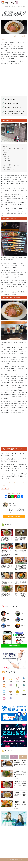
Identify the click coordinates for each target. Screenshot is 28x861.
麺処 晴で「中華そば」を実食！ (13, 107)
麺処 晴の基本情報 (10, 99)
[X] (9, 496)
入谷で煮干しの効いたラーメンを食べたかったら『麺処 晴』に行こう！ (15, 112)
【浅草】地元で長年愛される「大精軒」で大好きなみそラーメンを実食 (20, 794)
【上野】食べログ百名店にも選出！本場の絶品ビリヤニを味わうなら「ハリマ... (20, 803)
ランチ (4, 36)
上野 (9, 36)
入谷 (14, 36)
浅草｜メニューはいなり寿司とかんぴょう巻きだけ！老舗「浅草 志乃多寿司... (20, 763)
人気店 (4, 39)
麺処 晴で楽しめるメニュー (12, 103)
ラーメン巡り (20, 36)
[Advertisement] (14, 79)
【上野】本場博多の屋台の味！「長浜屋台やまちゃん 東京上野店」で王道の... (20, 784)
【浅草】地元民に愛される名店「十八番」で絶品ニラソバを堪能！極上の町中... (20, 773)
